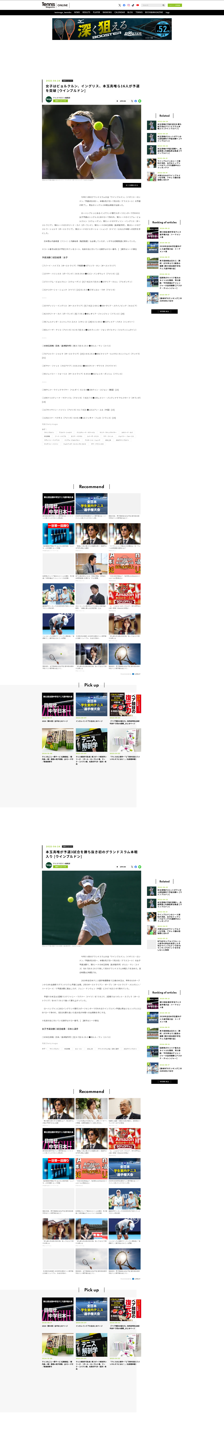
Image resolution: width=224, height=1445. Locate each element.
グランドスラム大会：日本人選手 (108, 1049)
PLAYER (96, 13)
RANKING (107, 13)
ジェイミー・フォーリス (126, 436)
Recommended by (126, 674)
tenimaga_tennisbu (62, 13)
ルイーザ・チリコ (92, 436)
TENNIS (139, 13)
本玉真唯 (47, 436)
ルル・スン (78, 1049)
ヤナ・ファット (108, 436)
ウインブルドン (49, 432)
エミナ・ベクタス (76, 436)
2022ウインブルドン (122, 440)
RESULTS (86, 13)
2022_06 (108, 440)
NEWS (77, 13)
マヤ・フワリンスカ (97, 444)
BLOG (130, 13)
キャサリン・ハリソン (51, 444)
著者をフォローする (60, 101)
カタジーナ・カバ (127, 432)
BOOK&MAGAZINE (154, 13)
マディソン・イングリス (52, 440)
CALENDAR (119, 13)
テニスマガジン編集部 (61, 98)
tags (168, 13)
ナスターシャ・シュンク (92, 440)
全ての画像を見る (132, 185)
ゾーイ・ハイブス (60, 436)
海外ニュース (67, 81)
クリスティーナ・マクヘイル (86, 432)
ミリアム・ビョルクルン (72, 440)
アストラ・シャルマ (65, 432)
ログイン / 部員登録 (175, 5)
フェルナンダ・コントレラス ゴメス (74, 444)
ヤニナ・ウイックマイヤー (108, 432)
